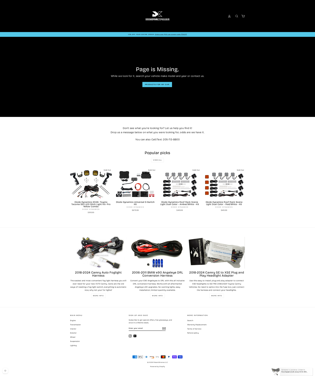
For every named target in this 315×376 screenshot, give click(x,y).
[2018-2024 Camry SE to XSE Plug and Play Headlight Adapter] (216, 253)
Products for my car (157, 84)
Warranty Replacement (197, 325)
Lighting (73, 345)
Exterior (73, 333)
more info (216, 296)
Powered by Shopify (157, 366)
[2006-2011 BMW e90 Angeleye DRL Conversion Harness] (157, 253)
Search (190, 320)
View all (157, 160)
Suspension (75, 341)
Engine (73, 320)
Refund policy (193, 333)
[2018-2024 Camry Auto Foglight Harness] (98, 253)
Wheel (72, 337)
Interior (73, 329)
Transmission (75, 325)
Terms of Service (194, 329)
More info (98, 296)
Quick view (91, 197)
